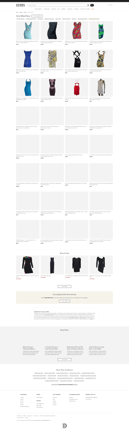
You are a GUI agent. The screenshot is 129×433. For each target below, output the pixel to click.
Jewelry (63, 9)
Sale (93, 9)
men (58, 318)
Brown (49, 314)
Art (59, 9)
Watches (70, 9)
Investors (55, 402)
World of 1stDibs (85, 9)
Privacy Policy (36, 415)
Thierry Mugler (72, 317)
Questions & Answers (24, 406)
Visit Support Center (73, 399)
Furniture (46, 9)
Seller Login (39, 405)
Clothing (25, 12)
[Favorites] (109, 5)
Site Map (26, 417)
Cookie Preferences (20, 417)
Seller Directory (40, 407)
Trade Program (39, 397)
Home (17, 12)
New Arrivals (38, 9)
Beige (52, 314)
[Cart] (111, 5)
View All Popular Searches (64, 384)
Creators (22, 404)
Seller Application (40, 403)
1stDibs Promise (72, 401)
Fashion (76, 9)
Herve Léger (82, 317)
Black (47, 314)
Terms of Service (45, 420)
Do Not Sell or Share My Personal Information (47, 415)
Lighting (53, 9)
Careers (54, 401)
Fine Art (21, 401)
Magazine (91, 397)
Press (54, 399)
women (91, 318)
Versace (76, 317)
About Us (55, 397)
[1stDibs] (20, 5)
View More (64, 286)
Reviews (54, 404)
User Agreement (29, 415)
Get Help (71, 397)
